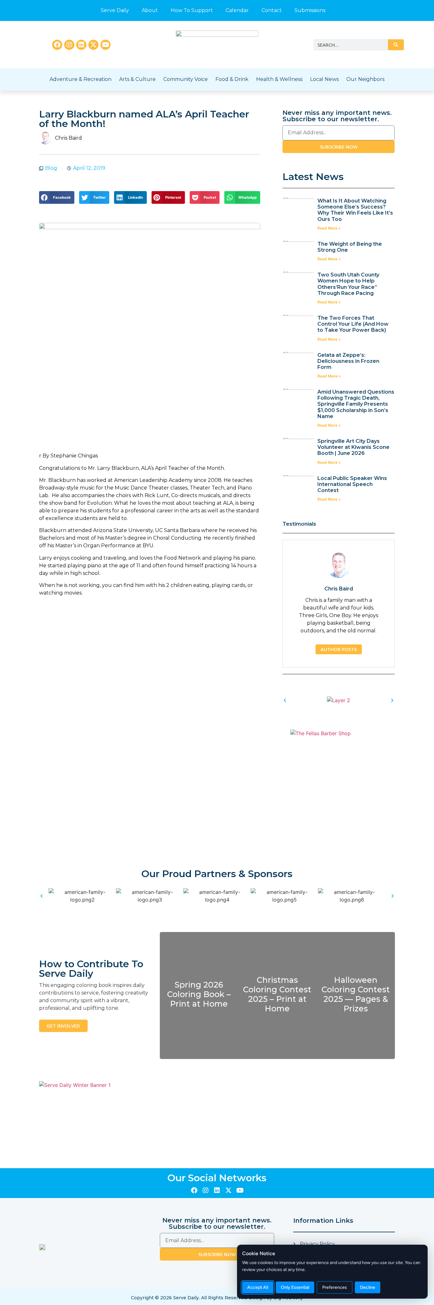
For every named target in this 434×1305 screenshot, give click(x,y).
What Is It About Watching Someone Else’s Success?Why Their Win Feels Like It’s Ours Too (355, 210)
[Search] (396, 44)
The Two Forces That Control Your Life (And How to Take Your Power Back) (353, 324)
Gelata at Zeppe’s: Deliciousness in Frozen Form (348, 361)
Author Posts (339, 649)
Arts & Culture (137, 79)
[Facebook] (57, 45)
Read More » (329, 228)
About (150, 10)
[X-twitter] (93, 45)
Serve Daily (115, 10)
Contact (271, 10)
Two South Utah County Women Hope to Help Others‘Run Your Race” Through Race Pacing (348, 284)
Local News (324, 79)
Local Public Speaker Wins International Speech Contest (352, 484)
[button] (56, 197)
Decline (367, 1287)
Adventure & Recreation (81, 79)
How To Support (192, 10)
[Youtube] (105, 45)
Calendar (237, 10)
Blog (51, 168)
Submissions (310, 10)
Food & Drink (231, 79)
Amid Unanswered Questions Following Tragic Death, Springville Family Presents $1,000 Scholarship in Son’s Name (355, 404)
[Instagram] (69, 45)
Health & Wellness (279, 79)
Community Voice (185, 79)
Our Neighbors (365, 79)
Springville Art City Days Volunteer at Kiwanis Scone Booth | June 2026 (353, 447)
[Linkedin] (81, 45)
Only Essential (295, 1287)
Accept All (257, 1287)
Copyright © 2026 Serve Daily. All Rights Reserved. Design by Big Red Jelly (217, 1298)
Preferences (334, 1287)
